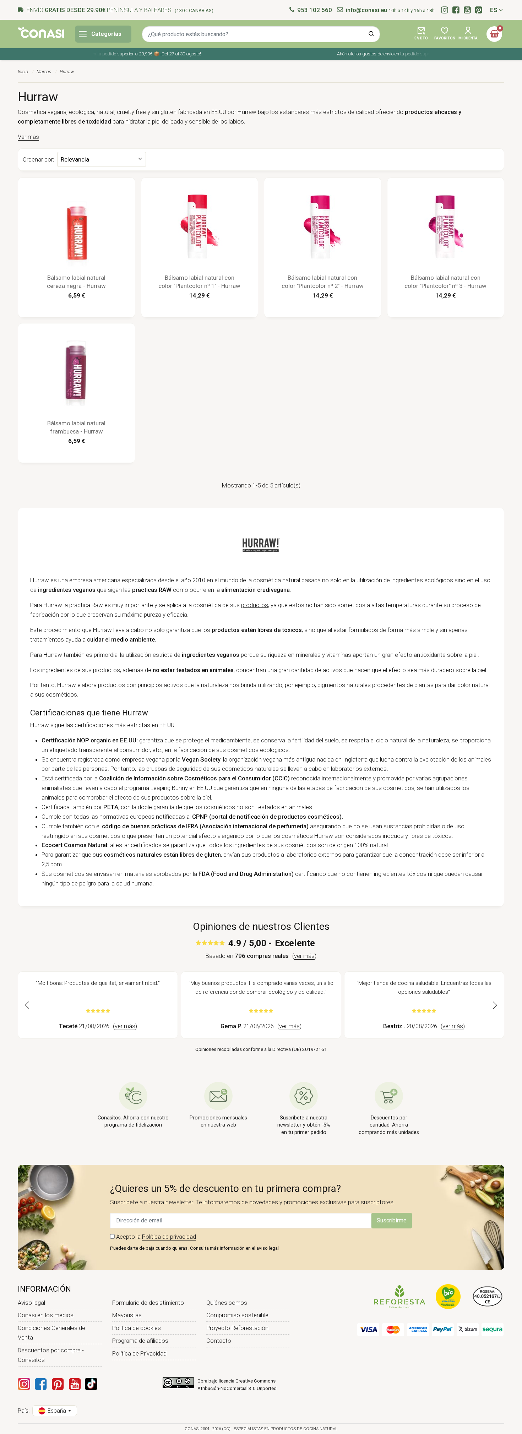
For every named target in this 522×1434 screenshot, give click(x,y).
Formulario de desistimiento (148, 1302)
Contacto (218, 1340)
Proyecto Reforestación (237, 1327)
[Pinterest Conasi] (57, 1384)
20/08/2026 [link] (424, 1026)
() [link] (304, 955)
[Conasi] (41, 32)
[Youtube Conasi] (74, 1384)
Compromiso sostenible (237, 1315)
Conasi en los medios (46, 1315)
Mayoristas (127, 1315)
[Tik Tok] (91, 1384)
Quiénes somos (226, 1302)
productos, (255, 605)
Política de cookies (136, 1327)
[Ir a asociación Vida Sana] (448, 1295)
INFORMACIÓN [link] (44, 1288)
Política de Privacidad (139, 1353)
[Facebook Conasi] (40, 1384)
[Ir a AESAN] (487, 1295)
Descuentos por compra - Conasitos (51, 1355)
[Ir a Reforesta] (399, 1295)
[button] (421, 34)
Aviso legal (31, 1302)
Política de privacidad (169, 1236)
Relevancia (75, 178)
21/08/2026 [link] (98, 1026)
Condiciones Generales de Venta (51, 1332)
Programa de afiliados (140, 1340)
